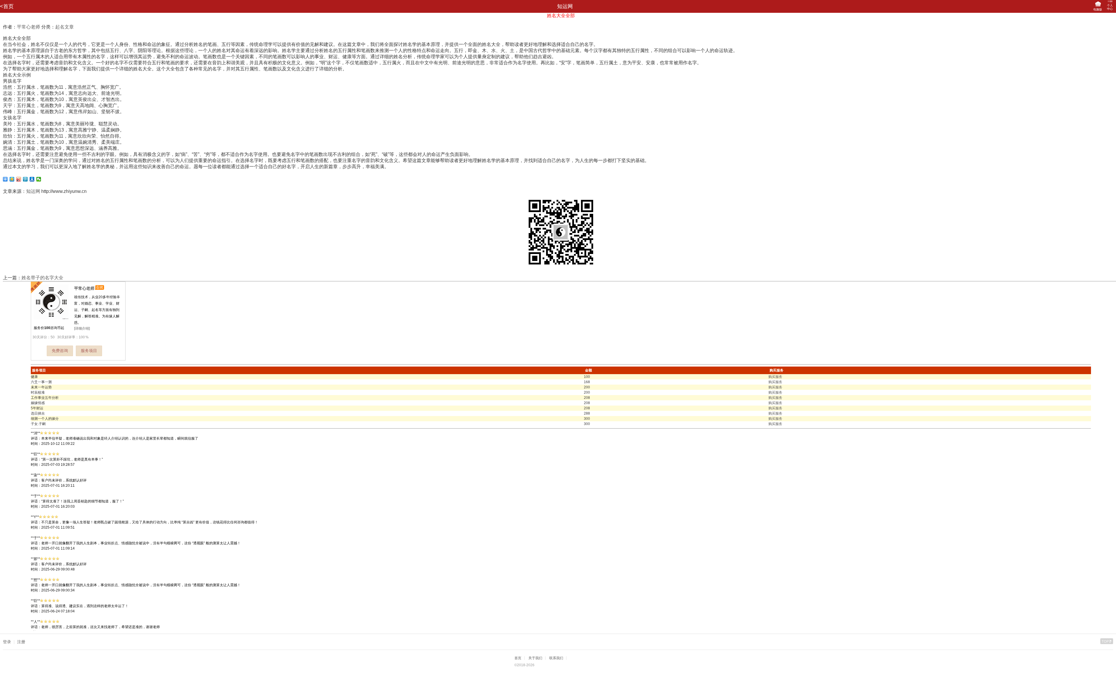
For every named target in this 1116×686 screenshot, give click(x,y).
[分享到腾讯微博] (25, 179)
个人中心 (1110, 7)
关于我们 (535, 658)
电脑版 (1097, 9)
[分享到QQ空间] (12, 179)
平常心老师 (28, 26)
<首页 (7, 6)
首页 (517, 658)
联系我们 (556, 658)
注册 (21, 641)
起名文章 (64, 26)
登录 (7, 641)
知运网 (33, 191)
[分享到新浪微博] (18, 179)
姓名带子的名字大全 (42, 277)
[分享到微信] (38, 179)
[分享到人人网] (32, 179)
